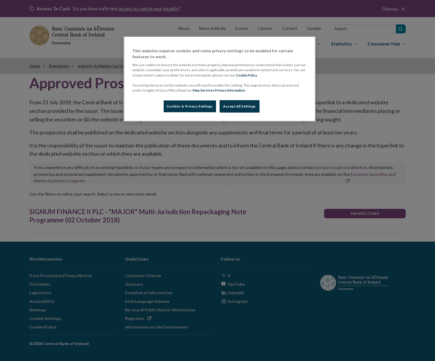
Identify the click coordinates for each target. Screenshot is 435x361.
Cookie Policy (246, 75)
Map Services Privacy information (219, 90)
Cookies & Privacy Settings (190, 106)
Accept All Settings (239, 106)
